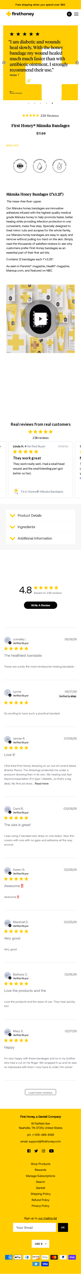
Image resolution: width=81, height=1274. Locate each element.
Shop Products (40, 1164)
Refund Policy (40, 1200)
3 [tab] (40, 103)
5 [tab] (52, 103)
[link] (40, 491)
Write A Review (40, 605)
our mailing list (47, 1218)
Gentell (40, 1188)
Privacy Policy (40, 1205)
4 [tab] (46, 103)
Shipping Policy (41, 1193)
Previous (4, 63)
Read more (42, 783)
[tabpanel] (40, 62)
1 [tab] (29, 103)
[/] (20, 13)
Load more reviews (40, 1092)
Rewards (40, 1169)
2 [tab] (35, 103)
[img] (28, 1150)
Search (40, 1181)
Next (77, 63)
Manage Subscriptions (40, 1176)
